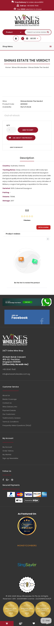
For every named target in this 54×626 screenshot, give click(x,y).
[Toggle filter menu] (47, 239)
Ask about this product (22, 138)
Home (7, 67)
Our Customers (9, 414)
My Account (7, 447)
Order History (8, 451)
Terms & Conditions (11, 421)
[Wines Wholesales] (27, 27)
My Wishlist (7, 454)
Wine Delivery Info (10, 407)
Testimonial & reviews (11, 418)
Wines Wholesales (19, 67)
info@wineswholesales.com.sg (16, 374)
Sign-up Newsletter (10, 458)
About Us (6, 395)
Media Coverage (10, 399)
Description (27, 158)
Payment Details (9, 410)
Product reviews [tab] (13, 233)
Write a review (43, 227)
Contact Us (7, 403)
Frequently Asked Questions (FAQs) (17, 425)
